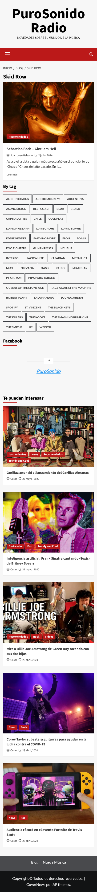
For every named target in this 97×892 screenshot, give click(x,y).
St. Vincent (33, 307)
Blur (60, 208)
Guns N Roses (43, 248)
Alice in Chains (17, 199)
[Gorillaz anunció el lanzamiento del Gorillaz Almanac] (48, 436)
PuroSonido (48, 371)
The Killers (14, 317)
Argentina (75, 199)
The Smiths (14, 327)
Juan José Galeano (21, 155)
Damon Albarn (17, 228)
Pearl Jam (13, 278)
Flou (66, 238)
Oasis (45, 268)
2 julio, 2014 (45, 155)
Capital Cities (16, 218)
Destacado (15, 546)
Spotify (12, 307)
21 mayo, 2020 (30, 570)
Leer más (12, 174)
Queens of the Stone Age (25, 287)
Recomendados (18, 137)
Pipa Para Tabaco (41, 278)
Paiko (60, 268)
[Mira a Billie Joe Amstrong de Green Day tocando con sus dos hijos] (48, 612)
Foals (81, 238)
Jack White (35, 258)
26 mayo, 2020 (30, 479)
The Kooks (37, 317)
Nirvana (27, 268)
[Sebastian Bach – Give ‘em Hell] (48, 112)
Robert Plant (16, 297)
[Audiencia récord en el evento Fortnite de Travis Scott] (48, 793)
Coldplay (55, 218)
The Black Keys (59, 307)
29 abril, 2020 (30, 660)
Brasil (75, 208)
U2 (31, 327)
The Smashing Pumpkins (70, 317)
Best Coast (41, 208)
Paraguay (79, 268)
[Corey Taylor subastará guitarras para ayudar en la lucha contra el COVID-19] (48, 703)
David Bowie (71, 228)
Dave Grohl (45, 228)
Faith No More (44, 238)
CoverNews (35, 884)
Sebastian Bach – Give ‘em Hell (31, 149)
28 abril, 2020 (30, 750)
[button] (7, 53)
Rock (36, 637)
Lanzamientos (17, 454)
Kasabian (58, 258)
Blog (34, 862)
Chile (38, 218)
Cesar (13, 479)
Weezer (45, 327)
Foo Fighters (16, 248)
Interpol (13, 258)
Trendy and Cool (19, 461)
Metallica (80, 258)
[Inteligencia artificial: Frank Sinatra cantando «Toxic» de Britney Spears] (48, 522)
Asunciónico (16, 208)
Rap (23, 818)
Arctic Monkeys (48, 199)
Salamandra (44, 297)
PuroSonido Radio (48, 21)
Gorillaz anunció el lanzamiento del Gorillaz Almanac (48, 472)
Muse (10, 268)
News (35, 454)
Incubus (66, 248)
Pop (29, 546)
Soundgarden (72, 297)
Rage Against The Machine (71, 287)
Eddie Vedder (16, 238)
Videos (49, 637)
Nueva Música (54, 862)
